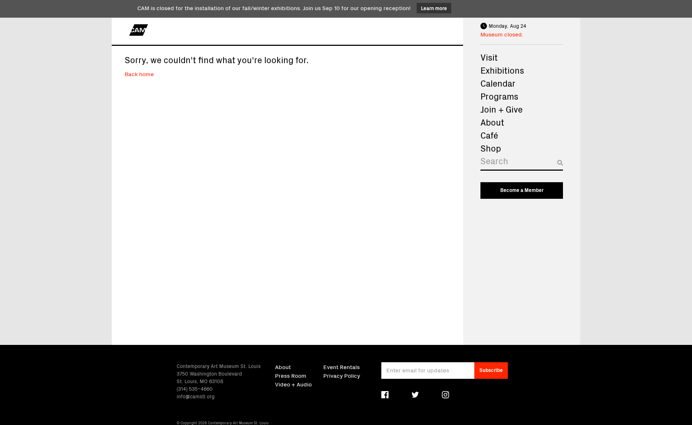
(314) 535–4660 (195, 388)
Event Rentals (341, 367)
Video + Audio (293, 384)
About (492, 122)
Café (489, 135)
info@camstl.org (195, 396)
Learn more (434, 8)
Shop (490, 148)
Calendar (497, 83)
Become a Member (522, 189)
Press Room (290, 375)
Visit (489, 57)
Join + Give (501, 109)
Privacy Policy (341, 375)
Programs (499, 96)
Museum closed (501, 34)
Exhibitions (502, 70)
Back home (139, 74)
